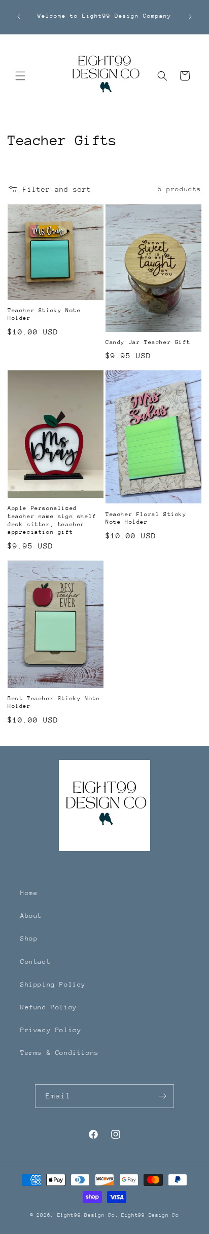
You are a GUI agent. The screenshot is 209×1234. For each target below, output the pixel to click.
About (31, 915)
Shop (29, 938)
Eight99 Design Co (150, 1215)
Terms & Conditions (59, 1052)
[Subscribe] (162, 1096)
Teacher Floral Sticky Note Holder (146, 518)
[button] (20, 76)
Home (29, 893)
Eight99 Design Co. (88, 1215)
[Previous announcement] (19, 17)
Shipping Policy (53, 984)
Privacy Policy (50, 1030)
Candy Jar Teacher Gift (148, 342)
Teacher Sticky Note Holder (44, 314)
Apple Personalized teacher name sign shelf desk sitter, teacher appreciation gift (52, 520)
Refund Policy (48, 1007)
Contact (35, 961)
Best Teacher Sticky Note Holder (54, 702)
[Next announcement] (190, 17)
